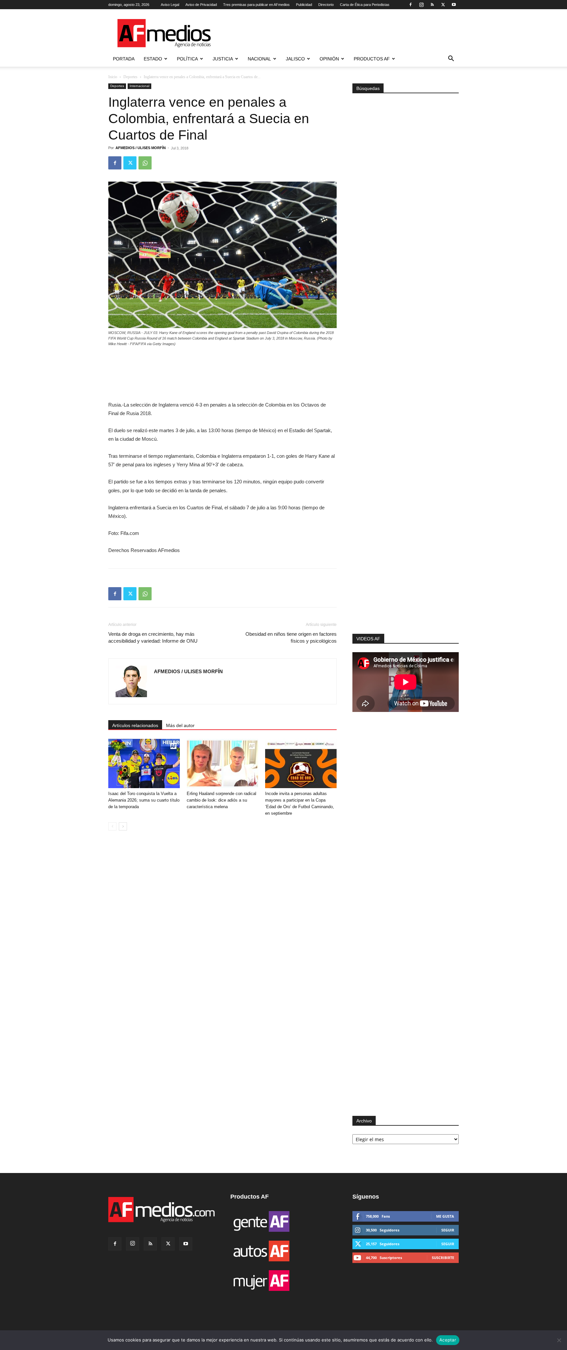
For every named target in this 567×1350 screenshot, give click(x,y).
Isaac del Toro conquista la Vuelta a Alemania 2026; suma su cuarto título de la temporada (143, 800)
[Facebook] (410, 4)
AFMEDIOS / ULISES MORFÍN (141, 148)
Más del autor (180, 725)
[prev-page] (112, 826)
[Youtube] (454, 4)
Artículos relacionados (135, 725)
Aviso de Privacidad (201, 5)
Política (187, 58)
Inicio (112, 77)
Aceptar (447, 1339)
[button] (451, 59)
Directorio (326, 5)
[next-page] (123, 826)
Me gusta (445, 1216)
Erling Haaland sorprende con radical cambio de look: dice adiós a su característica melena (221, 800)
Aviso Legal (170, 5)
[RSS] (432, 4)
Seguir (447, 1230)
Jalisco (295, 58)
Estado (153, 58)
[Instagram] (421, 4)
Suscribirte (443, 1257)
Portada (124, 58)
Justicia (223, 58)
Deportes (130, 77)
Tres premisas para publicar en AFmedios (256, 5)
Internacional (139, 86)
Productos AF (372, 58)
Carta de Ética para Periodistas (364, 5)
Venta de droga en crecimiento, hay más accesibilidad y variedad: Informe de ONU (153, 637)
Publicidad (304, 5)
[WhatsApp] (145, 162)
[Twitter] (443, 4)
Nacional (259, 58)
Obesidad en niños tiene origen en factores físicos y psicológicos (291, 637)
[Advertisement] (405, 546)
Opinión (329, 58)
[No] (559, 1340)
